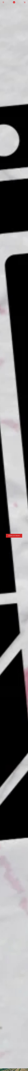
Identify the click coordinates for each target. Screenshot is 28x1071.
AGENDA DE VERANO (14, 535)
